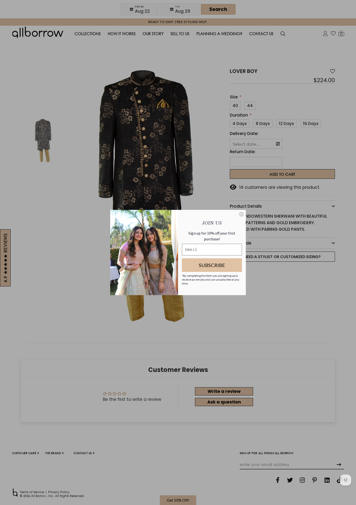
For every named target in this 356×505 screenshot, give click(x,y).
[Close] (241, 214)
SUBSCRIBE (212, 265)
